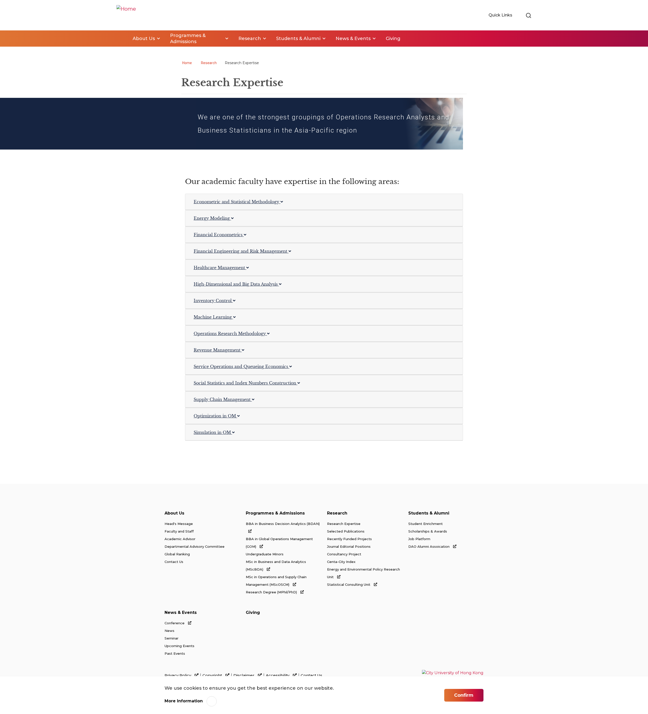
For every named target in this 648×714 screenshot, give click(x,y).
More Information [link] (184, 701)
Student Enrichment (425, 524)
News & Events (181, 612)
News (169, 631)
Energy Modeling (212, 218)
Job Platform (419, 539)
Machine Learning (213, 317)
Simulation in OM (213, 432)
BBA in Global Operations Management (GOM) (279, 542)
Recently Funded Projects (349, 539)
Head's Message (179, 524)
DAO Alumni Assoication (429, 546)
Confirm (463, 695)
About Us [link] (144, 38)
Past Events (175, 653)
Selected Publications (345, 531)
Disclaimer (244, 675)
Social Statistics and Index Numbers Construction (245, 383)
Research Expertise (343, 524)
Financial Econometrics (219, 234)
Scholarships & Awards (427, 531)
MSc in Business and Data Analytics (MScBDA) (276, 565)
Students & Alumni (428, 513)
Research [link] (249, 38)
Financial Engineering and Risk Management (241, 251)
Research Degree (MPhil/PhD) (272, 592)
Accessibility (278, 675)
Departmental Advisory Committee (195, 546)
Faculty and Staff (179, 531)
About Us (174, 513)
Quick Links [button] (501, 15)
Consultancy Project (344, 554)
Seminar (171, 638)
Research (209, 63)
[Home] (126, 15)
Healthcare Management (220, 267)
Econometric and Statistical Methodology (237, 201)
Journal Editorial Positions (349, 546)
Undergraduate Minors (265, 554)
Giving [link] (393, 38)
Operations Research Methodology (230, 333)
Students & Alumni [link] (298, 38)
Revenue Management (218, 350)
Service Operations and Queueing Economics (241, 366)
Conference (175, 623)
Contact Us (174, 562)
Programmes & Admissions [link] (188, 38)
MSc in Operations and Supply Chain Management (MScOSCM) (276, 581)
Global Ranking (177, 554)
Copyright (212, 675)
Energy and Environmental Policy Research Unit (363, 573)
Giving (253, 612)
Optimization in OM (215, 415)
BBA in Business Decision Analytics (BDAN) (283, 524)
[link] (528, 15)
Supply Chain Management (223, 399)
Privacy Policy (178, 675)
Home (119, 38)
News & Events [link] (353, 38)
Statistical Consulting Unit (349, 584)
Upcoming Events (179, 646)
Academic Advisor (180, 539)
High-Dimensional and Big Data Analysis (236, 284)
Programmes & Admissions (275, 513)
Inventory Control (213, 300)
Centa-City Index (341, 562)
